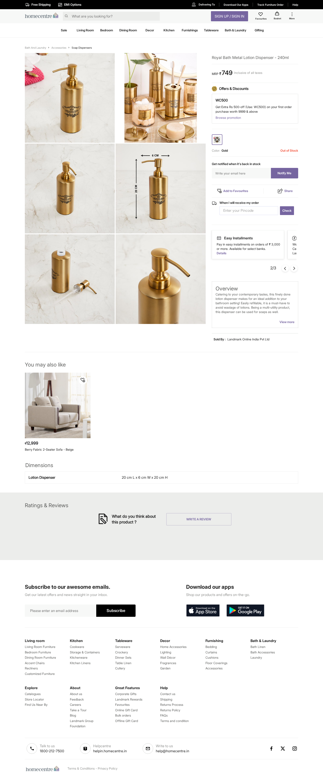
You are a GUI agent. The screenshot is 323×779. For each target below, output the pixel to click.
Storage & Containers (85, 652)
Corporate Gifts (125, 694)
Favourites (122, 704)
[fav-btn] (83, 380)
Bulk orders (123, 715)
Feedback (77, 699)
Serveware (122, 647)
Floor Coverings (216, 663)
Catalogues (33, 694)
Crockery (121, 652)
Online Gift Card (126, 710)
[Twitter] (283, 748)
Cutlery (120, 668)
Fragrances (168, 663)
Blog (73, 715)
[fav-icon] (261, 15)
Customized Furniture (40, 674)
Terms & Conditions (81, 768)
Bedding (211, 647)
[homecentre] (43, 16)
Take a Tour (78, 710)
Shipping (166, 699)
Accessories (58, 47)
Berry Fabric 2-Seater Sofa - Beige (49, 449)
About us (76, 694)
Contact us (167, 694)
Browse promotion (228, 117)
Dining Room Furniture (40, 657)
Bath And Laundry (35, 47)
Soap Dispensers (82, 47)
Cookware (77, 647)
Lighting (165, 652)
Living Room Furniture (40, 647)
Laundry (256, 657)
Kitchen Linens (80, 663)
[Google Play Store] (245, 611)
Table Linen (123, 663)
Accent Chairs (35, 663)
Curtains (211, 652)
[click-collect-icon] (294, 238)
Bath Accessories (262, 652)
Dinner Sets (123, 657)
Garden (165, 668)
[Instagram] (295, 748)
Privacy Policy (107, 768)
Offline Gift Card (126, 721)
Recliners (31, 668)
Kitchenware (78, 657)
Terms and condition (174, 721)
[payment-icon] (219, 238)
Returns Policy (170, 710)
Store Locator (34, 699)
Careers (75, 704)
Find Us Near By (36, 704)
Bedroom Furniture (38, 652)
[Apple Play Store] (203, 611)
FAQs (164, 715)
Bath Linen (257, 647)
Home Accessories (173, 647)
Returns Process (171, 704)
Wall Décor (168, 657)
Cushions (211, 657)
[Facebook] (271, 748)
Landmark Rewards (128, 699)
